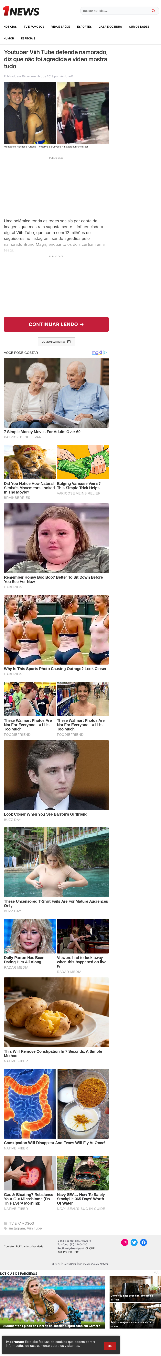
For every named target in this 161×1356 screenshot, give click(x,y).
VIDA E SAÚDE (60, 26)
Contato (9, 1246)
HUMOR (9, 38)
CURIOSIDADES (139, 26)
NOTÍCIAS (10, 26)
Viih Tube (34, 1228)
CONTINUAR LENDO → (56, 324)
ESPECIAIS (28, 38)
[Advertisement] (56, 186)
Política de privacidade (29, 1246)
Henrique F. (66, 76)
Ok (110, 1346)
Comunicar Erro (53, 341)
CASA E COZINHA (110, 26)
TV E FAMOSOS (34, 26)
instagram (17, 1228)
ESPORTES (84, 26)
